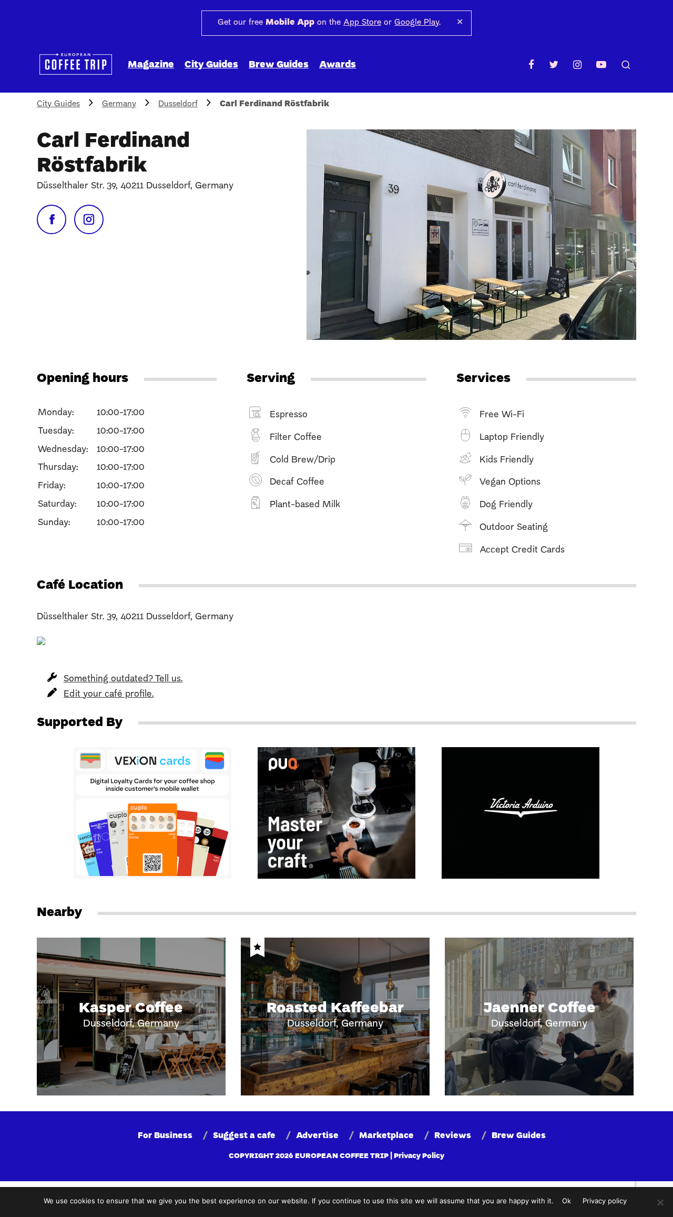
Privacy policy (605, 1200)
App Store (362, 22)
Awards (337, 65)
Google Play (416, 22)
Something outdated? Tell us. (123, 679)
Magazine (151, 65)
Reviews (452, 1136)
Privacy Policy (419, 1156)
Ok (566, 1200)
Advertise (317, 1136)
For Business (165, 1136)
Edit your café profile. (109, 694)
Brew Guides (279, 65)
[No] (660, 1202)
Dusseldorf (178, 104)
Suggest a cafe (244, 1136)
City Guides (211, 65)
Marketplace (386, 1136)
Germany (119, 104)
